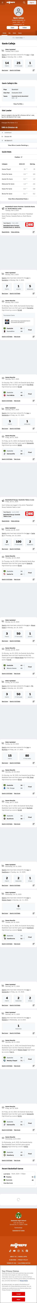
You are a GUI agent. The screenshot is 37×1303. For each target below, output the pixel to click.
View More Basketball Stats (18, 199)
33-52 (20, 930)
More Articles (15, 232)
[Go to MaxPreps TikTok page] (10, 1251)
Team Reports (7, 223)
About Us (13, 1256)
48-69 (20, 445)
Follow (25, 27)
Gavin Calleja (18, 18)
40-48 (20, 387)
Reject (18, 1299)
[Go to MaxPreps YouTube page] (14, 1251)
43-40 (9, 660)
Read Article (5, 232)
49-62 (26, 1147)
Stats (14, 33)
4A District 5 (8, 140)
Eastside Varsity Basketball (20, 96)
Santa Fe (29, 563)
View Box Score (8, 1183)
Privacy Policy (23, 1260)
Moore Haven (19, 658)
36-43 (20, 566)
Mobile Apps (22, 1256)
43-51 (20, 1116)
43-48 (20, 810)
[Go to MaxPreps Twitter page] (23, 1251)
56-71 (12, 1052)
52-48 (20, 310)
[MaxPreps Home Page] (13, 37)
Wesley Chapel (6, 900)
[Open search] (24, 2)
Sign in (32, 2)
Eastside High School (18, 1220)
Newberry (5, 1020)
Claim (12, 27)
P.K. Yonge (30, 777)
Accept (18, 1294)
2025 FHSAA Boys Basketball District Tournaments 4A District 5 (20, 321)
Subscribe (12, 1260)
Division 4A (8, 136)
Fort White (30, 385)
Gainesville (5, 415)
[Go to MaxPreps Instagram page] (18, 1251)
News (20, 33)
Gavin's (4, 55)
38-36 (20, 780)
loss (27, 55)
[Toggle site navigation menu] (2, 2)
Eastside (10, 328)
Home (4, 33)
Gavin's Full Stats (15, 70)
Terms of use (11, 1263)
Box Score (5, 70)
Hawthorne (5, 872)
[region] (18, 1284)
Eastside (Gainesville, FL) (18, 20)
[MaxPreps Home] (10, 2)
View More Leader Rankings (18, 145)
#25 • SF (18, 24)
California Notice (24, 1263)
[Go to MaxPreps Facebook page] (27, 1251)
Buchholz (4, 749)
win (27, 278)
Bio (10, 33)
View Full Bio (17, 104)
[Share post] (33, 70)
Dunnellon (5, 280)
